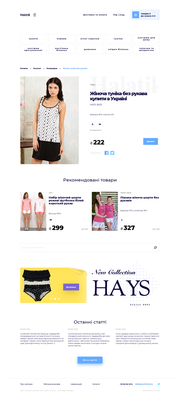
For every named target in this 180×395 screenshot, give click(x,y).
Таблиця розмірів (51, 384)
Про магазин (26, 384)
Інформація (76, 384)
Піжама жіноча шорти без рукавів (139, 199)
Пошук (155, 247)
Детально (71, 287)
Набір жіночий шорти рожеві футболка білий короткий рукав (66, 200)
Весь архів (90, 360)
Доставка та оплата (95, 15)
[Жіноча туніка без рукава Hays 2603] (54, 120)
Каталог (96, 384)
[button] (50, 299)
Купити (150, 141)
